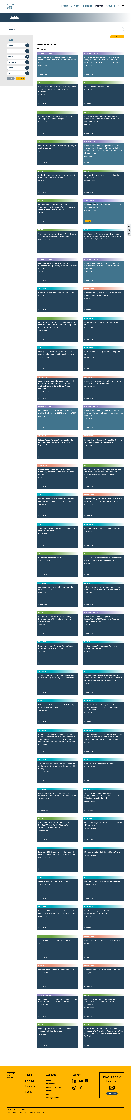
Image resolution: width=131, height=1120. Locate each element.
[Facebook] (86, 1082)
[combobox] (18, 45)
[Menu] (123, 6)
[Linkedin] (74, 1082)
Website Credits (41, 1112)
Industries (87, 6)
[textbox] (18, 45)
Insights (99, 6)
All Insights (117, 36)
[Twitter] (80, 1089)
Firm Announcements (54, 1087)
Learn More (87, 226)
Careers (49, 1080)
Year (9, 73)
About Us (110, 6)
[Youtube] (81, 1082)
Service (10, 51)
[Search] (119, 6)
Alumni (48, 1094)
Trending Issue (12, 62)
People (64, 6)
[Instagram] (74, 1089)
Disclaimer (15, 1112)
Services (75, 6)
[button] (129, 226)
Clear (10, 79)
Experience (50, 1084)
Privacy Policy (23, 1112)
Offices (49, 1091)
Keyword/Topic (12, 29)
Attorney (10, 67)
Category (10, 45)
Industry (10, 56)
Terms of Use (32, 1112)
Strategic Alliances (53, 1097)
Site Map (9, 1112)
